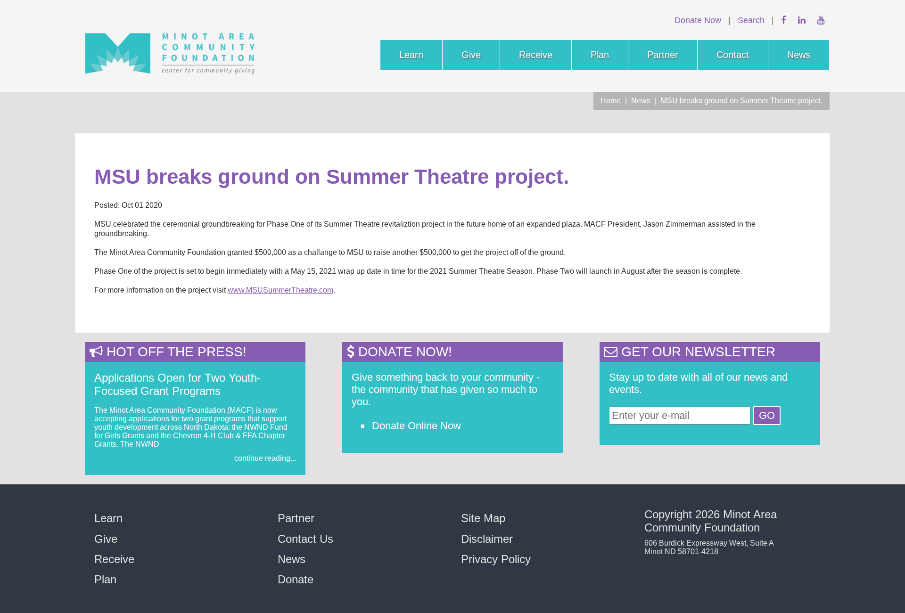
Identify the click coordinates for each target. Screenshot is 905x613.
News (798, 54)
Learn (411, 54)
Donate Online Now (416, 426)
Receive (535, 54)
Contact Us (305, 538)
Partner (662, 54)
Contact (732, 54)
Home (611, 101)
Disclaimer (487, 538)
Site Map (483, 518)
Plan (600, 54)
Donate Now (698, 20)
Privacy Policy (496, 559)
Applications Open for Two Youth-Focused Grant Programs (177, 384)
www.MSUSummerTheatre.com (280, 290)
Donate (295, 579)
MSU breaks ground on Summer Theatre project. (742, 101)
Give (471, 54)
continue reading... (265, 458)
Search (751, 20)
